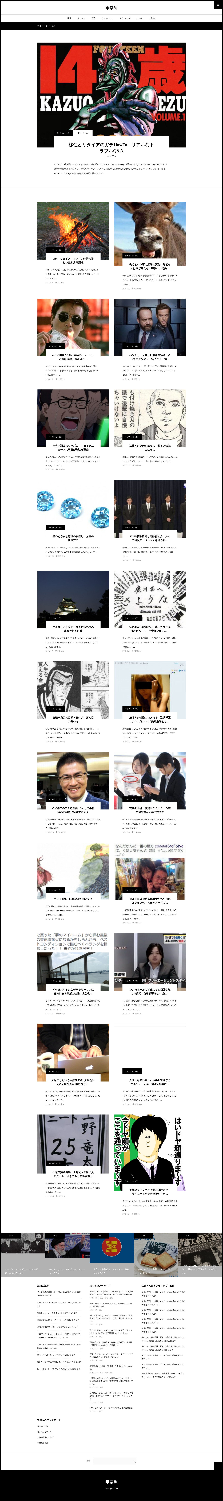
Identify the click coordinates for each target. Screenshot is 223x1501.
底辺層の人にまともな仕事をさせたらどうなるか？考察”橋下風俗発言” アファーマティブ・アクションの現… (111, 1396)
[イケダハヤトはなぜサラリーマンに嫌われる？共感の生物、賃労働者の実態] (73, 962)
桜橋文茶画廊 (42, 1442)
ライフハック (107, 18)
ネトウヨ (81, 18)
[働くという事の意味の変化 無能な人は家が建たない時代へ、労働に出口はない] (150, 234)
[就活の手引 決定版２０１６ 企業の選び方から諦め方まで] (150, 780)
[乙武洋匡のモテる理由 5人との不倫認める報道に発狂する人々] (73, 780)
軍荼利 (112, 7)
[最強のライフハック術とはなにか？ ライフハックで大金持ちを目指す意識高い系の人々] (150, 1153)
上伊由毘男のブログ (45, 1437)
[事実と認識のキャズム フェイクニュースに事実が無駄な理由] (73, 418)
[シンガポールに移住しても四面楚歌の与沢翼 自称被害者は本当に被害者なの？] (150, 962)
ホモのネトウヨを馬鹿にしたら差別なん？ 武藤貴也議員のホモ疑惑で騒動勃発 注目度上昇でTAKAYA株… (111, 1293)
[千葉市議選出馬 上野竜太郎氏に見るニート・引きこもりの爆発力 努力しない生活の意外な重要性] (73, 1144)
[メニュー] (218, 5)
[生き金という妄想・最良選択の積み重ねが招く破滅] (73, 599)
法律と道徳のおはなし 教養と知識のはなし (150, 447)
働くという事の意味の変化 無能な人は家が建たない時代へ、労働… (150, 266)
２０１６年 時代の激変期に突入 (73, 899)
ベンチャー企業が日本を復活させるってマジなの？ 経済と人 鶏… (150, 357)
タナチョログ (42, 1426)
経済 (69, 18)
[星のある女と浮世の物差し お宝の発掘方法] (73, 509)
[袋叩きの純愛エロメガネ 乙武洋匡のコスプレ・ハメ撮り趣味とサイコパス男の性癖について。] (150, 690)
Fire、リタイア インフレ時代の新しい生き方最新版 (73, 260)
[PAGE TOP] (218, 1466)
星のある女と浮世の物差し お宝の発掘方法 (73, 538)
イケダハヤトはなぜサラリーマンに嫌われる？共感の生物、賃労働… (73, 991)
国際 (100, 1325)
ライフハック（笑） (63, 133)
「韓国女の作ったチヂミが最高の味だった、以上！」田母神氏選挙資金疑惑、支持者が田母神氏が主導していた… (111, 1381)
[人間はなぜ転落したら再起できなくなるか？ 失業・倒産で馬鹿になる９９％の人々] (150, 1052)
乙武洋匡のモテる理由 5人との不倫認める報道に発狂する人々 (73, 810)
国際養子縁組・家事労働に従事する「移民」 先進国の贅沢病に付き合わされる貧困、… (111, 1343)
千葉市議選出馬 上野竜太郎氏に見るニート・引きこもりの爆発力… (73, 1174)
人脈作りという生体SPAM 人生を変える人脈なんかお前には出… (73, 1082)
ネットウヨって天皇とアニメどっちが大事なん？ (162, 1355)
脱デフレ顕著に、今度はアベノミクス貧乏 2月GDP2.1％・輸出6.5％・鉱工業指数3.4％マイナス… (111, 1331)
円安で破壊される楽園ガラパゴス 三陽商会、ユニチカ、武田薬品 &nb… (111, 1304)
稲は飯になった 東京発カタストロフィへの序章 (57, 1313)
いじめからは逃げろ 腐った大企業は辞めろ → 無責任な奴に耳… (150, 629)
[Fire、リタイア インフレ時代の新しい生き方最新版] (73, 231)
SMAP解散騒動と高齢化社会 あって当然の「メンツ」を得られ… (150, 538)
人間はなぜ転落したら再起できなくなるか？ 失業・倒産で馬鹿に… (150, 1082)
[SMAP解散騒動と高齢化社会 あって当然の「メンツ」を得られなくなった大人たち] (150, 509)
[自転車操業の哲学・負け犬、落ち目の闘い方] (73, 690)
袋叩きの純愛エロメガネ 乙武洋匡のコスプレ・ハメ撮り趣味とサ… (150, 719)
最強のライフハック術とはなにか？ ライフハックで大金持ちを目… (151, 1192)
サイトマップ (124, 18)
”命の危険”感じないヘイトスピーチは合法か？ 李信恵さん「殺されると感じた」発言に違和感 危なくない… (111, 1318)
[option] (23, 1255)
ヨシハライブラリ (44, 1432)
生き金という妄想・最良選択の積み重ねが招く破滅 (73, 629)
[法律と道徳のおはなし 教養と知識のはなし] (150, 418)
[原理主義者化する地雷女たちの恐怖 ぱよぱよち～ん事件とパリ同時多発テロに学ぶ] (150, 871)
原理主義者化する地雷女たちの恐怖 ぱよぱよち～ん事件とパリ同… (151, 901)
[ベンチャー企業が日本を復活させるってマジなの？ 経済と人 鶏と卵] (150, 327)
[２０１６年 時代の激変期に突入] (73, 871)
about (139, 18)
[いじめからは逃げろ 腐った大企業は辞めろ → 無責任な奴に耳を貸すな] (150, 599)
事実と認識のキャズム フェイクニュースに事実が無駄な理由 (73, 447)
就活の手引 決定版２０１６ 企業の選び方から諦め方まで (150, 810)
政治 (93, 18)
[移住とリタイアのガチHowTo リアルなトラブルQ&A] (111, 95)
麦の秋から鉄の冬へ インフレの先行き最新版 (56, 1355)
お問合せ (152, 18)
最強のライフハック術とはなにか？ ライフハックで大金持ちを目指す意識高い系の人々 (111, 1355)
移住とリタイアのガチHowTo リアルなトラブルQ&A (111, 147)
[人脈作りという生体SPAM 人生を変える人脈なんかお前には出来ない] (73, 1052)
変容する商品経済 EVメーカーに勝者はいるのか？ (58, 1320)
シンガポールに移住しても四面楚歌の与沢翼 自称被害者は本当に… (150, 991)
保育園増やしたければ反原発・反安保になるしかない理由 (111, 1367)
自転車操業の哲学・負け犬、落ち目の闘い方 (73, 719)
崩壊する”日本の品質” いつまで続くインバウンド (57, 1327)
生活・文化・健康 (106, 1298)
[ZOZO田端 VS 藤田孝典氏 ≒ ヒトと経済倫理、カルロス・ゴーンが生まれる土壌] (73, 327)
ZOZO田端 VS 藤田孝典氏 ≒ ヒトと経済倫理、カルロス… (73, 357)
